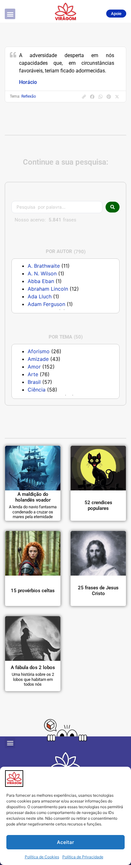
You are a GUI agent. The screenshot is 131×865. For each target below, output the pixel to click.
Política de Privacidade (82, 856)
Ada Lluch (40, 296)
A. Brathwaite (44, 266)
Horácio (28, 82)
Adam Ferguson (46, 304)
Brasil (34, 382)
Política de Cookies (42, 856)
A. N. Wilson (42, 273)
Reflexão (28, 96)
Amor (34, 366)
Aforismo (39, 351)
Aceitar (65, 842)
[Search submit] (113, 207)
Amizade (38, 359)
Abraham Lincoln (48, 289)
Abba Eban (41, 281)
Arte (33, 374)
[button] (10, 14)
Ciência (36, 389)
